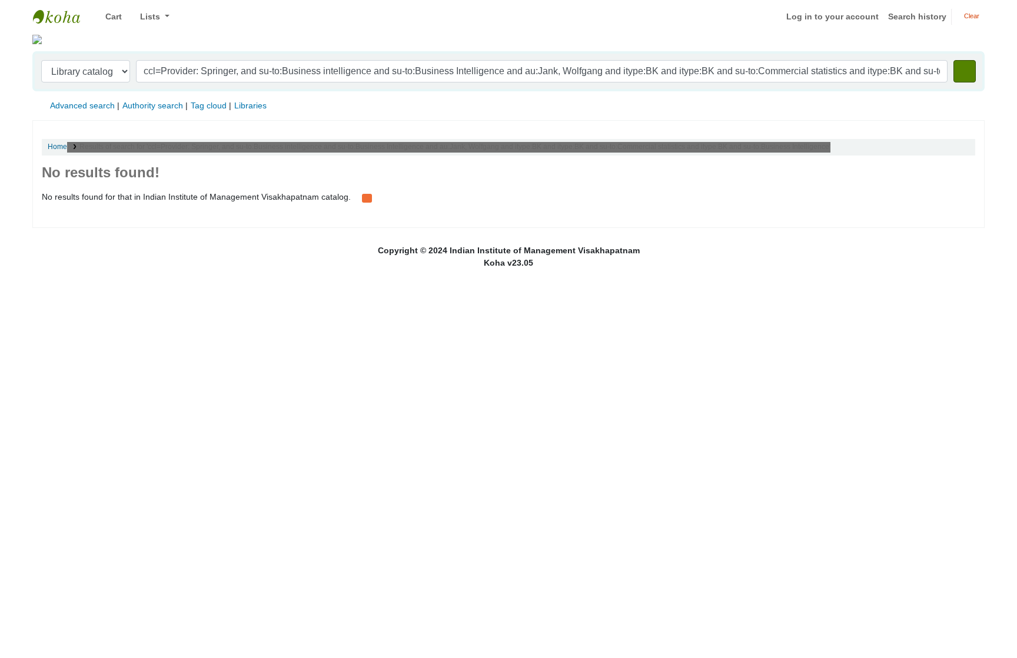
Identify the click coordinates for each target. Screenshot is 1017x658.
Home (57, 147)
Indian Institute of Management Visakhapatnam (62, 16)
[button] (109, 17)
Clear (970, 15)
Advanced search (82, 105)
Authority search (152, 105)
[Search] (964, 71)
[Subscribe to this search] (367, 197)
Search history (917, 16)
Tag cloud (209, 105)
